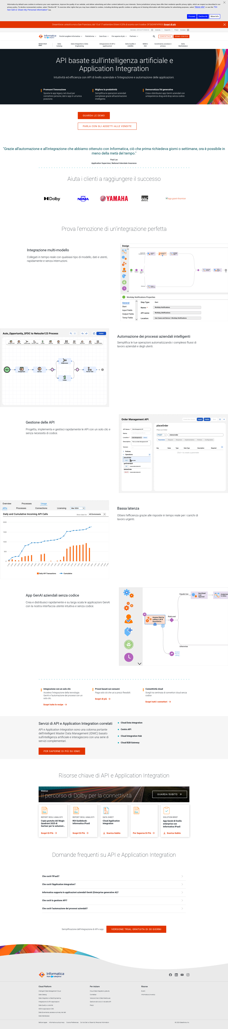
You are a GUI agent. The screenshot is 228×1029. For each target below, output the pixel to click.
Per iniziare (95, 986)
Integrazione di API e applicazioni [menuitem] (107, 45)
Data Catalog (43, 994)
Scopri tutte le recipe (53, 704)
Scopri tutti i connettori (156, 701)
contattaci (165, 36)
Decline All (203, 16)
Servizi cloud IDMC (43, 44)
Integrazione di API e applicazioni (49, 1002)
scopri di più (47, 833)
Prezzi (176, 30)
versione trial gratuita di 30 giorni (136, 929)
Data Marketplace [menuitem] (183, 45)
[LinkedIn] (176, 974)
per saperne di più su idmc (62, 751)
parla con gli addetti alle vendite (107, 126)
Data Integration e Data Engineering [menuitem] (79, 45)
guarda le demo (94, 115)
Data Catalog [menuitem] (59, 45)
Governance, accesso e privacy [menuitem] (162, 45)
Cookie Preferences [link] (72, 1022)
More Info (215, 16)
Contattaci (93, 994)
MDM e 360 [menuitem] (145, 45)
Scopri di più (170, 24)
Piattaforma (89, 36)
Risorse (144, 986)
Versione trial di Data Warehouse (100, 998)
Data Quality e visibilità (46, 1005)
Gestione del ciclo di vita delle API (100, 1002)
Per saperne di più (118, 36)
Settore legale (43, 1022)
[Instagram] (187, 974)
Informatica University (148, 994)
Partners (133, 36)
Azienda (158, 30)
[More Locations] (152, 30)
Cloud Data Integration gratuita (99, 991)
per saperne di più (142, 833)
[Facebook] (170, 974)
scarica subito (113, 833)
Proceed (191, 16)
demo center (181, 36)
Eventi (143, 991)
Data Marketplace (44, 1016)
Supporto (167, 30)
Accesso (183, 30)
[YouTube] (182, 974)
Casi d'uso (103, 36)
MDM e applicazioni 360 (46, 1009)
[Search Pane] (154, 36)
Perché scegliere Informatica (69, 36)
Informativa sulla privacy (56, 1022)
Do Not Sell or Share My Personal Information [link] (94, 1022)
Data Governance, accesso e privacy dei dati (52, 1012)
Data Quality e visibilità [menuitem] (130, 45)
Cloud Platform (45, 986)
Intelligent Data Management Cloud (50, 991)
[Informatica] (47, 36)
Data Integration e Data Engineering (50, 998)
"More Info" (200, 7)
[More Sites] (188, 30)
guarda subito (167, 794)
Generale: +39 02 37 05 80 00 (139, 30)
